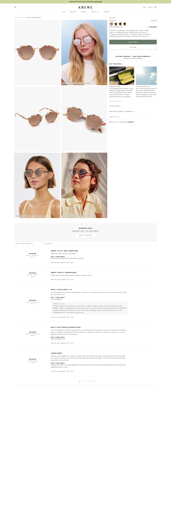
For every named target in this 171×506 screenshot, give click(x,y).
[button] (63, 12)
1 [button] (79, 381)
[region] (85, 2)
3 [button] (85, 381)
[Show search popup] (16, 7)
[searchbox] (100, 243)
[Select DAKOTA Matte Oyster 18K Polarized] (119, 24)
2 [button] (82, 381)
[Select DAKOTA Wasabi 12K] (115, 24)
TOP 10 (16, 17)
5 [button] (91, 381)
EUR (144, 7)
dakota (22, 17)
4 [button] (88, 381)
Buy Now (133, 47)
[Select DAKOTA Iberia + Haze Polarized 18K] (124, 24)
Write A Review (85, 235)
